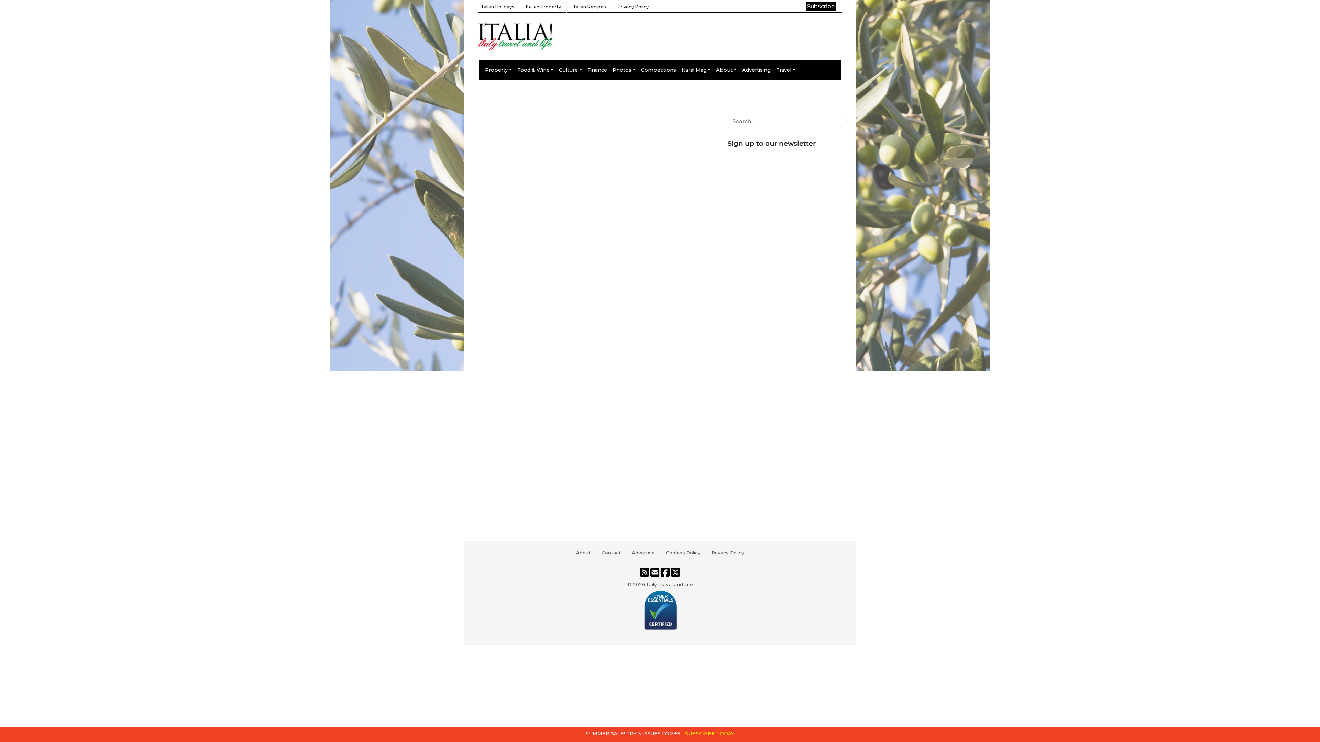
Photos (622, 70)
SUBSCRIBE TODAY (709, 734)
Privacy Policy (633, 6)
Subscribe (821, 6)
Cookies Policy (683, 552)
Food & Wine (533, 70)
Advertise (643, 552)
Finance (597, 70)
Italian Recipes (589, 6)
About (724, 70)
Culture (568, 70)
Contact (611, 552)
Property (496, 70)
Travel (783, 70)
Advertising (756, 70)
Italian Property (543, 6)
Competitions (658, 70)
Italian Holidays (497, 6)
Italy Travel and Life (670, 584)
